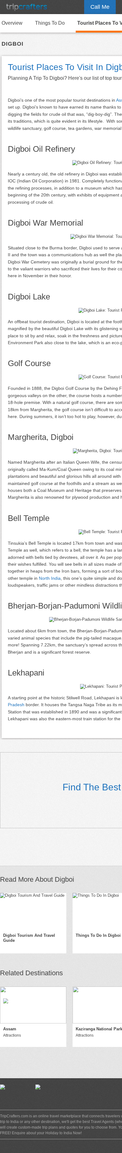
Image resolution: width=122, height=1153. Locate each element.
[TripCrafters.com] (26, 7)
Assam (9, 1029)
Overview (12, 23)
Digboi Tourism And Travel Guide (29, 938)
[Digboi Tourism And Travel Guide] (33, 911)
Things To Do (50, 23)
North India (50, 578)
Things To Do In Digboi (98, 935)
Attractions (12, 1035)
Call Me (99, 7)
